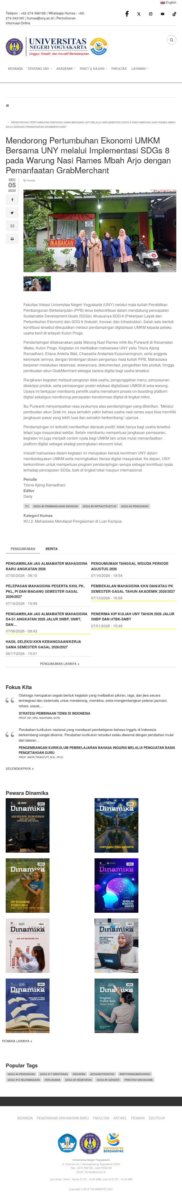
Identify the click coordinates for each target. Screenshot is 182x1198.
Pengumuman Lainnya (58, 663)
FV (27, 506)
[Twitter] (139, 13)
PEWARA (138, 1118)
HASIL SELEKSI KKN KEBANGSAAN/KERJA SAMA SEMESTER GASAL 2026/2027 (43, 644)
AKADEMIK (63, 70)
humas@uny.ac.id (40, 18)
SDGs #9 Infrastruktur (99, 506)
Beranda (25, 1118)
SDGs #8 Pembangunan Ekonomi (55, 506)
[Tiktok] (174, 13)
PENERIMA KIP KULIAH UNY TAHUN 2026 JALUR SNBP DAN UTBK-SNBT (132, 616)
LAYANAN (137, 70)
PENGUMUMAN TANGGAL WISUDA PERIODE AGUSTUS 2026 (129, 566)
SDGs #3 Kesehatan (78, 1080)
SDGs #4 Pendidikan (134, 506)
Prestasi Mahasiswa (138, 1080)
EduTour (157, 1118)
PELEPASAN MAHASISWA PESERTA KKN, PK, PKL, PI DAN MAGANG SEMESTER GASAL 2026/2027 (45, 591)
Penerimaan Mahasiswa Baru (63, 1118)
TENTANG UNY (37, 70)
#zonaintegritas (102, 1074)
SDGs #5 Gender (108, 1080)
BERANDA (15, 68)
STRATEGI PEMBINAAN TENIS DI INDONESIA (54, 713)
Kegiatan (79, 1074)
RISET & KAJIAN (90, 70)
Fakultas (101, 1118)
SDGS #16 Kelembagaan (24, 1080)
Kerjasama (52, 1080)
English (170, 2)
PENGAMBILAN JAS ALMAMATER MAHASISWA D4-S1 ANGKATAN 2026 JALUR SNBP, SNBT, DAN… (46, 619)
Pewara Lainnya (15, 1041)
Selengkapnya (18, 768)
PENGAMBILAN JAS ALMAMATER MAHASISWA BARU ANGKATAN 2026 (46, 566)
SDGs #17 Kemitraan (54, 1074)
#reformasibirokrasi (134, 1074)
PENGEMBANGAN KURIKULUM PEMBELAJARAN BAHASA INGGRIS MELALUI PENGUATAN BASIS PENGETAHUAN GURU (97, 750)
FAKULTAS (119, 68)
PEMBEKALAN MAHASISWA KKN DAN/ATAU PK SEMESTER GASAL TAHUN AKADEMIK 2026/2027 (133, 588)
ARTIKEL (120, 1118)
